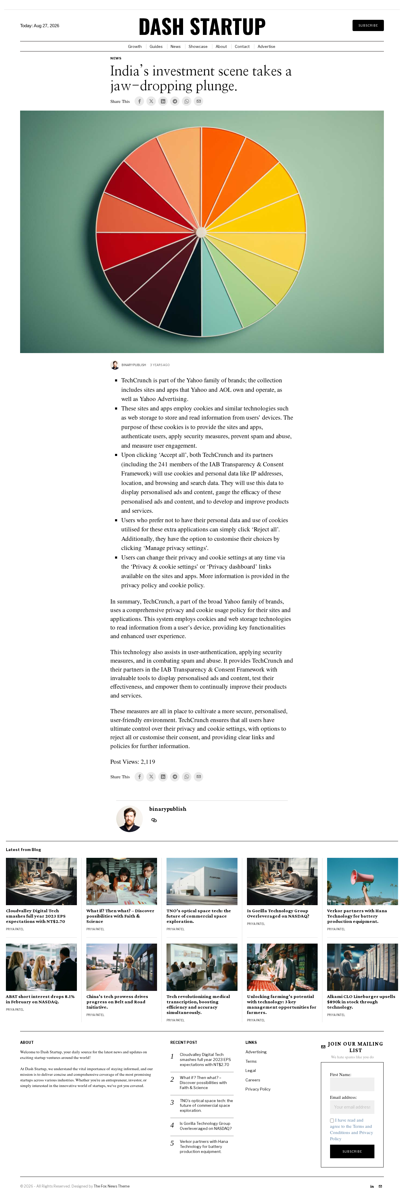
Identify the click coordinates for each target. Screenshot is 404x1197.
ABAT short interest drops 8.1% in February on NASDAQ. (40, 999)
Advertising (256, 1051)
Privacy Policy (258, 1089)
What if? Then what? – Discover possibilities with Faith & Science (120, 916)
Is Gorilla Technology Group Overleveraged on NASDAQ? (278, 913)
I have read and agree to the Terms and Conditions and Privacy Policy (351, 1129)
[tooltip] (139, 101)
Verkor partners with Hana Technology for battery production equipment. (357, 916)
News (115, 58)
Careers (252, 1080)
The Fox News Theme (112, 1186)
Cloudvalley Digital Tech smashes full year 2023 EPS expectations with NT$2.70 (36, 916)
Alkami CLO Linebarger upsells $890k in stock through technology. (361, 1002)
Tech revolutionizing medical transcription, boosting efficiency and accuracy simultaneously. (198, 1004)
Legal (250, 1070)
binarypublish (134, 365)
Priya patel (15, 929)
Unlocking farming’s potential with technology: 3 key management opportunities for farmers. (281, 1004)
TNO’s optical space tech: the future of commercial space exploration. (199, 916)
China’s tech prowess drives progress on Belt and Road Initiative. (117, 1002)
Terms (251, 1061)
